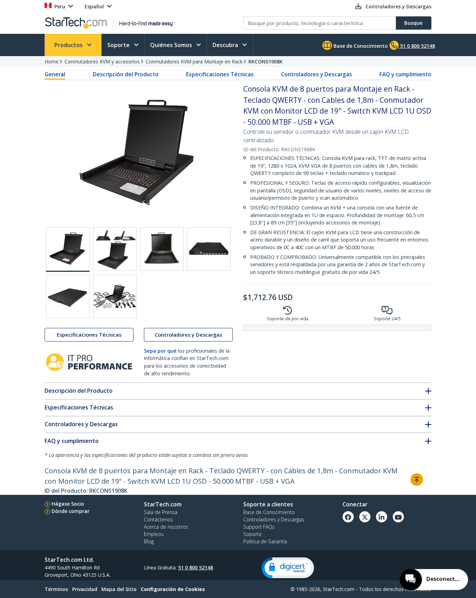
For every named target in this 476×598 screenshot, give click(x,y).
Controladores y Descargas (316, 74)
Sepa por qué (160, 350)
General (55, 74)
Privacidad (84, 589)
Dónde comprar (71, 511)
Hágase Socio (68, 503)
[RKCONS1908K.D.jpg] (209, 249)
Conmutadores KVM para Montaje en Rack (194, 61)
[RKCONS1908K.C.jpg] (162, 249)
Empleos (154, 534)
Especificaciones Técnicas (220, 74)
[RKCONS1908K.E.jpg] (68, 296)
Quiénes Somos (171, 45)
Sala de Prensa (160, 512)
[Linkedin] (381, 516)
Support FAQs (259, 526)
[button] (288, 567)
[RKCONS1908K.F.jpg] (115, 296)
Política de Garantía (265, 541)
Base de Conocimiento (360, 46)
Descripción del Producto (126, 74)
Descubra (226, 45)
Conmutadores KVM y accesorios (102, 61)
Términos (56, 589)
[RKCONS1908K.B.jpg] (115, 249)
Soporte (119, 45)
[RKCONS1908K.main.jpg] (68, 249)
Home (52, 61)
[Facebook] (348, 516)
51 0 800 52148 (195, 567)
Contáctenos (158, 519)
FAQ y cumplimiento (405, 74)
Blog (149, 541)
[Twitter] (364, 516)
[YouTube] (398, 516)
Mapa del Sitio (119, 589)
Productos (69, 45)
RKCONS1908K (265, 61)
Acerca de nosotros (166, 526)
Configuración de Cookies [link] (173, 589)
